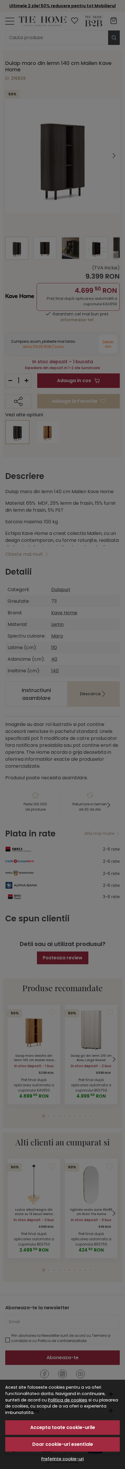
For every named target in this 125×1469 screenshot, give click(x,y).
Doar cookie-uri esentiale (62, 1444)
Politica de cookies (67, 1400)
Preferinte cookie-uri (62, 1459)
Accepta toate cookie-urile (62, 1427)
